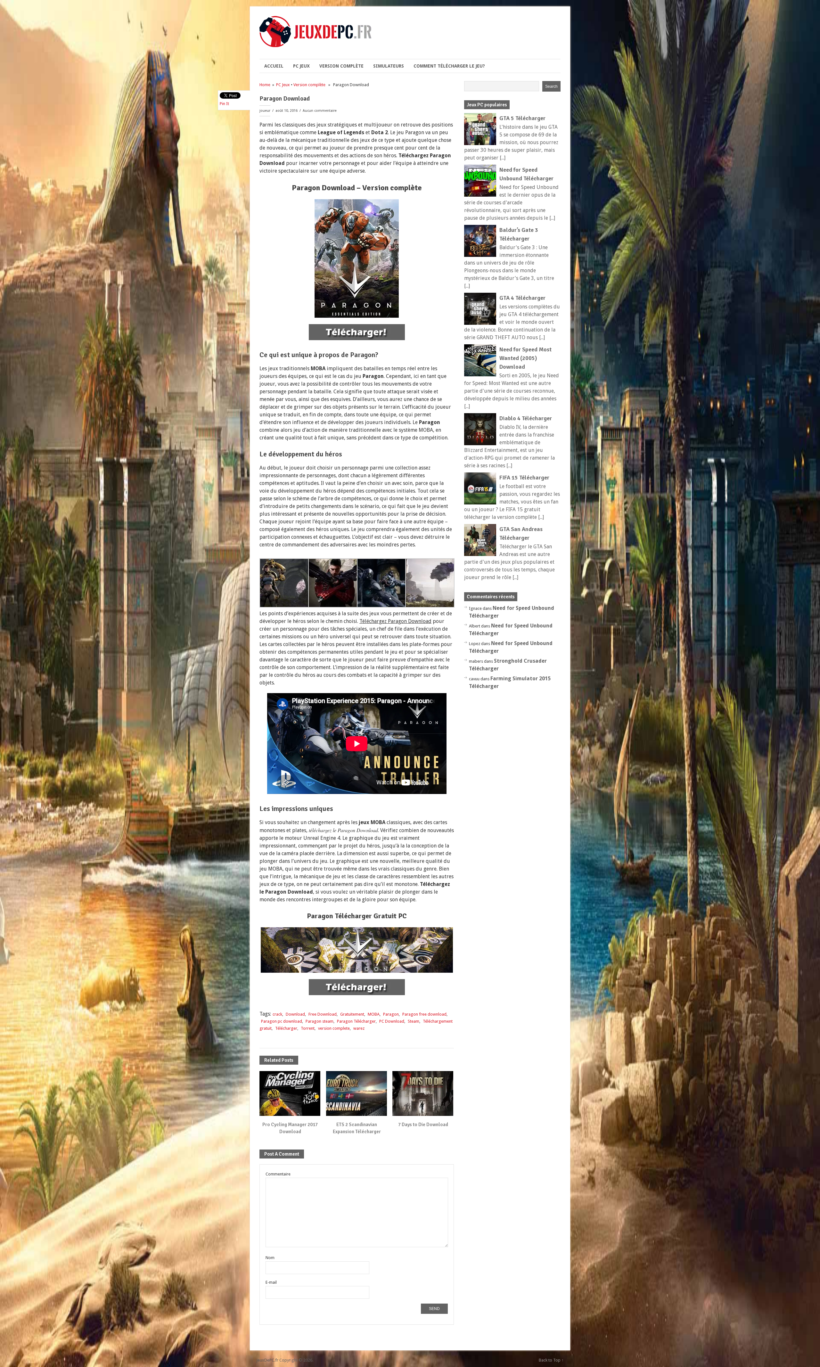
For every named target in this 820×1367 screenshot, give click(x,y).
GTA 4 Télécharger (522, 297)
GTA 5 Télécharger (522, 118)
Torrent (308, 1028)
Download (295, 1014)
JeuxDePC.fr (267, 1360)
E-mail (271, 1282)
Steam (413, 1021)
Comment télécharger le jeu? (449, 66)
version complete (334, 1028)
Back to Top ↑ (551, 1360)
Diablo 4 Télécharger (525, 418)
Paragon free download (424, 1014)
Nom (270, 1257)
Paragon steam (319, 1021)
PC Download (391, 1021)
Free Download (322, 1014)
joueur (264, 111)
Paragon (391, 1014)
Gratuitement (352, 1014)
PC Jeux (301, 66)
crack (277, 1014)
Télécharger (286, 1028)
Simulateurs (388, 66)
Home (264, 84)
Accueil (273, 66)
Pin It (224, 103)
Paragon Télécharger (356, 1021)
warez (359, 1028)
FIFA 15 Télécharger (524, 477)
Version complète (341, 66)
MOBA (374, 1014)
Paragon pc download (281, 1021)
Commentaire (278, 1174)
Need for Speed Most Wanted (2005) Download (525, 358)
